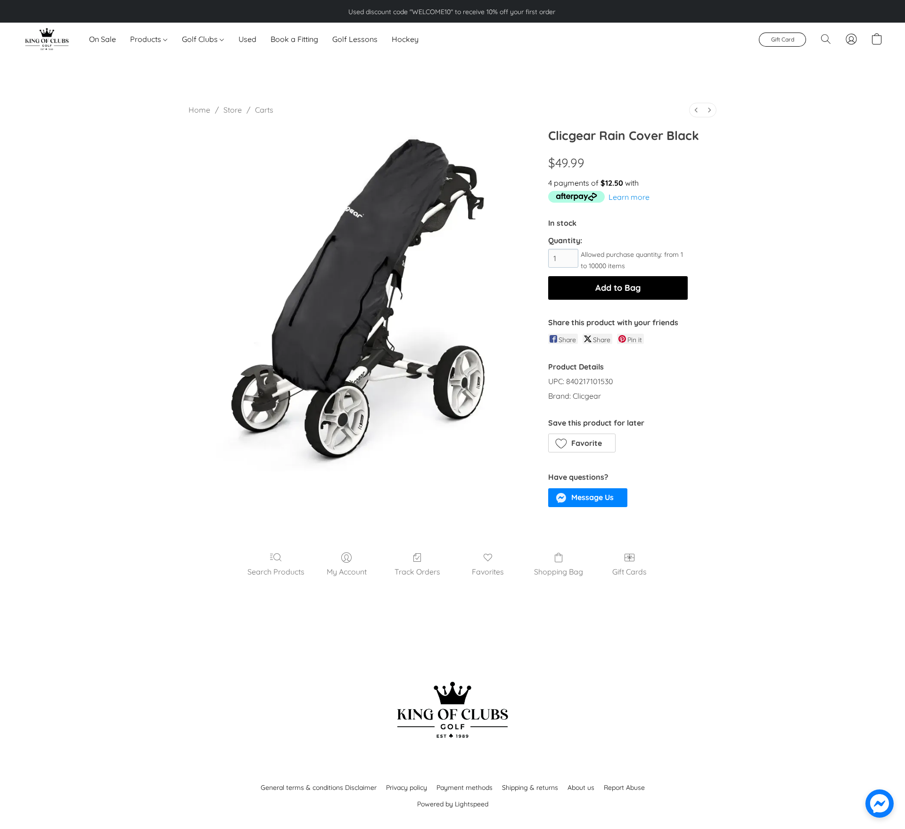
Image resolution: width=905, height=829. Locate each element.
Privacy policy (406, 787)
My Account (347, 571)
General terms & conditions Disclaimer (319, 787)
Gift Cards (629, 571)
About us (581, 787)
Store (232, 110)
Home (199, 110)
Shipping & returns (530, 787)
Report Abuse (624, 787)
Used (247, 39)
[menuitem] (696, 110)
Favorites (488, 571)
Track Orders (417, 571)
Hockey (405, 39)
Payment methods (464, 787)
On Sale (102, 39)
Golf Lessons (355, 39)
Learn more (629, 197)
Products (146, 39)
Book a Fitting (294, 39)
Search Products (275, 571)
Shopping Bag (558, 571)
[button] (46, 39)
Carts (264, 110)
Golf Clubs (201, 39)
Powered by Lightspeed (452, 804)
